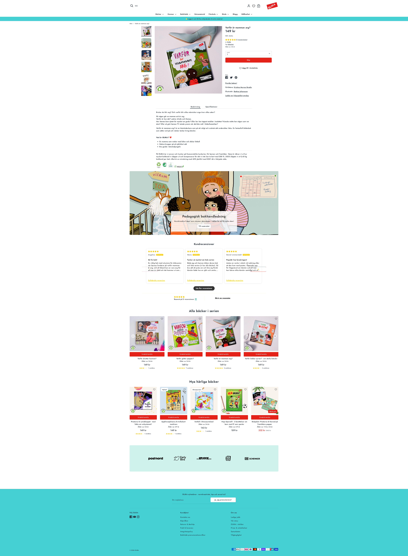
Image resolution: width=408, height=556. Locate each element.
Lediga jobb (235, 517)
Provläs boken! (231, 83)
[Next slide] (258, 269)
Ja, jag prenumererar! (223, 500)
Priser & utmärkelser (239, 528)
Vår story (234, 521)
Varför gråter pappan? (185, 358)
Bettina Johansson (241, 91)
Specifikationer (211, 107)
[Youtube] (134, 517)
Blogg (235, 14)
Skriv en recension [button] (222, 298)
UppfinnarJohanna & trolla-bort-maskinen (174, 422)
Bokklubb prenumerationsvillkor (192, 535)
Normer (171, 14)
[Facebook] (131, 517)
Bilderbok (231, 44)
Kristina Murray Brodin (243, 87)
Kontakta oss (185, 517)
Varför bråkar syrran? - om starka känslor (261, 358)
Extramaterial (200, 14)
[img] (153, 251)
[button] (230, 40)
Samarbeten (235, 531)
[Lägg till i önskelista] (161, 318)
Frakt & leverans (186, 528)
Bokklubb (184, 14)
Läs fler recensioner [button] (204, 288)
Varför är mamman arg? (142, 24)
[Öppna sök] (132, 6)
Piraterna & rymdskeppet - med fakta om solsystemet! (143, 422)
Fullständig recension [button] (156, 280)
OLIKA (229, 42)
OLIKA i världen (237, 524)
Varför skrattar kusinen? (147, 358)
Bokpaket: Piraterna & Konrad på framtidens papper (265, 422)
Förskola (212, 14)
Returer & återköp (187, 524)
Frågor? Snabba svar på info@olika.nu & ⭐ (204, 19)
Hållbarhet (245, 14)
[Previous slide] (150, 269)
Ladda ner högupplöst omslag (237, 95)
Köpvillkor (184, 521)
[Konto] (249, 6)
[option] (204, 19)
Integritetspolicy (186, 531)
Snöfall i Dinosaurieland (204, 421)
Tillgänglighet (236, 535)
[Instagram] (138, 517)
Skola (224, 14)
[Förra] (133, 336)
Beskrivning (195, 107)
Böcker (159, 14)
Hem (131, 24)
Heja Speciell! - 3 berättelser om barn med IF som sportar (234, 422)
